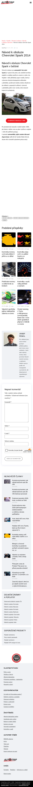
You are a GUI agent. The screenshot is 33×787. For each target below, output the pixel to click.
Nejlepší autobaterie (9, 640)
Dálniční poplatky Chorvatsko (12, 614)
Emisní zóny (7, 704)
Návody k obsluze (16, 40)
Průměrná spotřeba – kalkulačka (13, 679)
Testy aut (6, 744)
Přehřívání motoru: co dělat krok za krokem (8, 284)
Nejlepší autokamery (9, 635)
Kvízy (5, 741)
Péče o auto (7, 672)
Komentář (8, 402)
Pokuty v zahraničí (9, 701)
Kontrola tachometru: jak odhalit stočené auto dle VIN (20, 482)
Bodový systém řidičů (10, 721)
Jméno (7, 426)
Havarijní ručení (8, 684)
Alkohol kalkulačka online (11, 716)
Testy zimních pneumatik (10, 637)
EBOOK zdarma (8, 739)
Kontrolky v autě (8, 729)
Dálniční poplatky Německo (11, 617)
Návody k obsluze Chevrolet (21, 218)
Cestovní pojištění (9, 706)
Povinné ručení (8, 682)
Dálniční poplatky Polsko (10, 620)
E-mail (7, 433)
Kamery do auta (8, 724)
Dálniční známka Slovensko (11, 604)
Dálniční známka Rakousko (11, 607)
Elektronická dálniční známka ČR (13, 601)
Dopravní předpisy (9, 699)
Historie (6, 749)
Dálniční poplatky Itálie (10, 622)
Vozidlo (8, 40)
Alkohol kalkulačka (9, 677)
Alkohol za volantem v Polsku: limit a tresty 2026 (19, 556)
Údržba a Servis (8, 674)
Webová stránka (9, 441)
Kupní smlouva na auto (10, 751)
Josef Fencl (4, 47)
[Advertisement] (16, 22)
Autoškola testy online (10, 719)
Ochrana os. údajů (22, 769)
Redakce (12, 769)
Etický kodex (7, 773)
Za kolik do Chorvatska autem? (13, 694)
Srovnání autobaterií (9, 726)
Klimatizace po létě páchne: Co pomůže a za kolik (20, 574)
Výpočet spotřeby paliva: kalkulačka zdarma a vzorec (8, 311)
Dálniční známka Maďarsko (11, 612)
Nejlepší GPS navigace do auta (12, 642)
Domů (3, 40)
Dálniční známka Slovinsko (11, 609)
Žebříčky (6, 746)
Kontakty (6, 769)
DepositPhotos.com (23, 785)
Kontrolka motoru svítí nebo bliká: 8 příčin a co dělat (8, 254)
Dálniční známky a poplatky (12, 697)
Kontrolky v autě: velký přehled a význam (23, 284)
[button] (30, 2)
